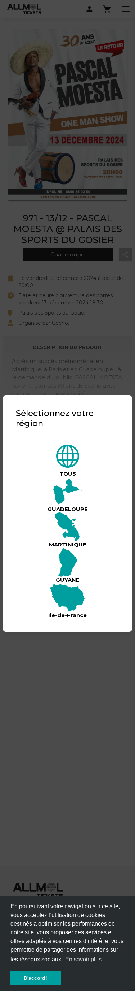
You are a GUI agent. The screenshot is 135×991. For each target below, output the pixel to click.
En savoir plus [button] (83, 959)
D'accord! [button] (35, 978)
